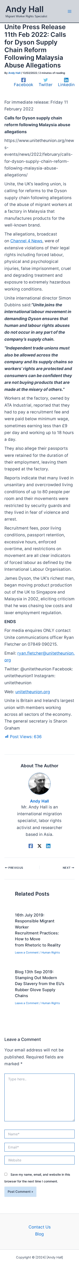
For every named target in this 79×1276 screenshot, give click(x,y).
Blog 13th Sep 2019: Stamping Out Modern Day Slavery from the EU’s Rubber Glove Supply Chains (39, 983)
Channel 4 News (26, 240)
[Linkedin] (48, 845)
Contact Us (40, 1227)
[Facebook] (31, 845)
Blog (39, 1234)
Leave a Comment (27, 952)
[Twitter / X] (39, 845)
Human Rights (50, 952)
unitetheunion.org (32, 691)
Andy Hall (24, 9)
